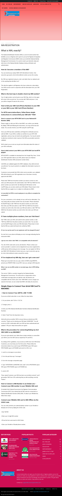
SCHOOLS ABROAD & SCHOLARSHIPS (17, 8)
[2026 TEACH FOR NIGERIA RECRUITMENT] (25, 456)
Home (3, 4)
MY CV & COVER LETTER (45, 4)
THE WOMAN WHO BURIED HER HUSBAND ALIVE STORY (14, 447)
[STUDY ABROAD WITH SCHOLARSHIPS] (4, 440)
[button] (59, 4)
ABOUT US (36, 1)
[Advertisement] (31, 29)
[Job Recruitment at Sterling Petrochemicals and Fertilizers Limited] (25, 439)
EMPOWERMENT (17, 4)
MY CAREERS (5, 8)
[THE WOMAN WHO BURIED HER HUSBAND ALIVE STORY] (4, 447)
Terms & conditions (39, 488)
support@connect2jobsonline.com (32, 482)
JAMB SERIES (36, 4)
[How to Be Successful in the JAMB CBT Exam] (25, 449)
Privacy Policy (43, 1)
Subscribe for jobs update (52, 1)
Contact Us (30, 1)
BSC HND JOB (9, 4)
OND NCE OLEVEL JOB (27, 4)
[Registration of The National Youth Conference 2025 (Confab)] (4, 454)
